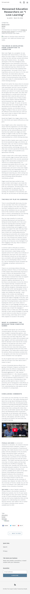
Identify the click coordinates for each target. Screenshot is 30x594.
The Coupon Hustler (12, 588)
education (5, 515)
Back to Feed (16, 533)
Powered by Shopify (22, 588)
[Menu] (27, 2)
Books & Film (5, 24)
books (3, 517)
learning (4, 519)
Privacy (5, 551)
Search (5, 547)
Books (3, 26)
